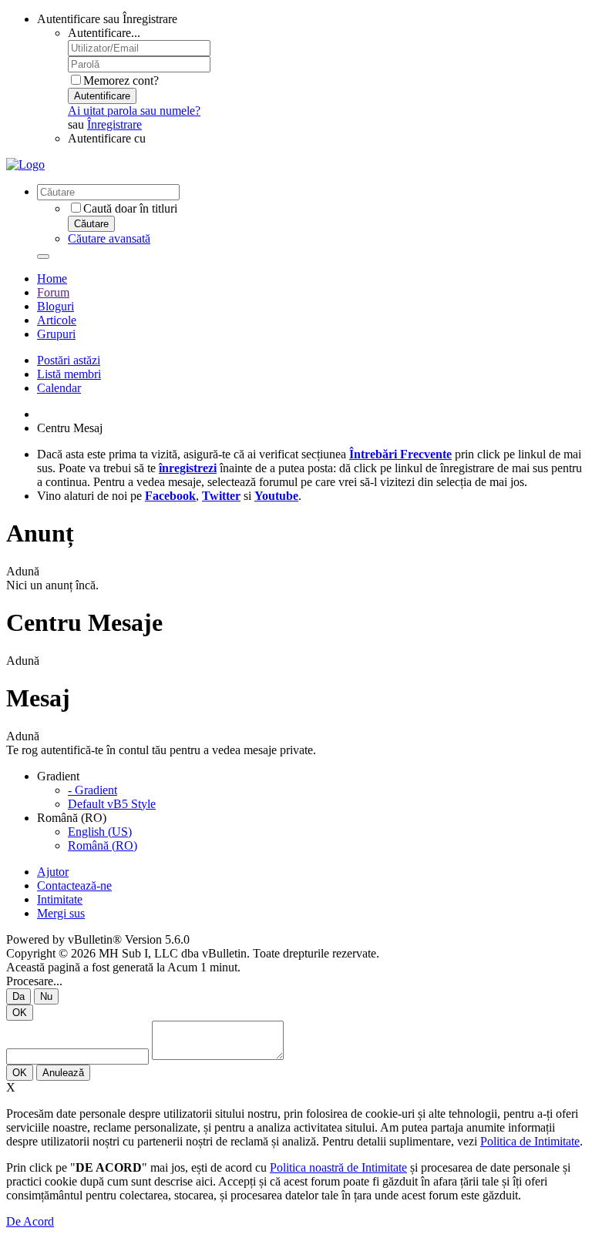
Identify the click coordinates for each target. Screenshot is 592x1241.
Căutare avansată (109, 238)
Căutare (91, 224)
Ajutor (53, 871)
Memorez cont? (121, 80)
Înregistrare (114, 124)
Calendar (59, 387)
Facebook (170, 495)
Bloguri (55, 306)
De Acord (30, 1221)
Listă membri (69, 374)
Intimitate (59, 899)
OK (19, 1012)
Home (52, 278)
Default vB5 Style (112, 803)
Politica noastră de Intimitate (338, 1167)
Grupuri (56, 333)
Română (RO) (102, 845)
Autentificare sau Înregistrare (107, 18)
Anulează (63, 1072)
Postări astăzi (68, 360)
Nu (46, 996)
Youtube (276, 495)
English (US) (100, 831)
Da (18, 996)
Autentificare (102, 96)
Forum (53, 292)
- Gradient (92, 790)
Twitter (221, 495)
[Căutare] (43, 256)
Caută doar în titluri (130, 208)
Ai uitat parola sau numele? (134, 110)
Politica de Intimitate (530, 1141)
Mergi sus (61, 913)
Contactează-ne (74, 885)
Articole (56, 320)
